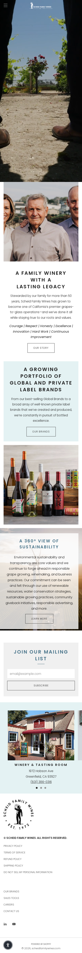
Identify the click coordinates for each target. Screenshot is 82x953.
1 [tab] (37, 788)
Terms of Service (14, 852)
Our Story (41, 348)
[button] (8, 945)
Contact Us (11, 911)
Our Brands (41, 431)
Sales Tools (11, 898)
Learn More (39, 618)
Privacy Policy (13, 846)
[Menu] (6, 5)
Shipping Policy (13, 865)
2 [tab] (41, 788)
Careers (9, 904)
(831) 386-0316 (41, 782)
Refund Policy (12, 859)
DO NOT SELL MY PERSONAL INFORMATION (28, 872)
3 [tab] (45, 788)
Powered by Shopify (41, 944)
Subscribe (41, 685)
